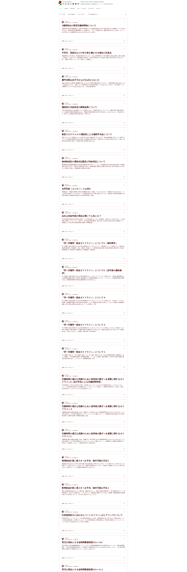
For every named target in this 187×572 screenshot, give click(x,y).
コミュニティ (81, 14)
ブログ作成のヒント (93, 14)
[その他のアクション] (125, 22)
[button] (126, 14)
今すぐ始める (71, 14)
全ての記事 (62, 14)
